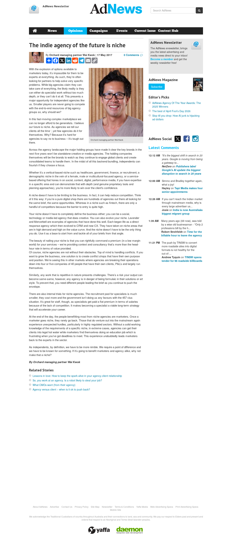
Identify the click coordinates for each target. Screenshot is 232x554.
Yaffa (99, 530)
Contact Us (66, 506)
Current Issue (145, 31)
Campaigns (99, 31)
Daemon (129, 530)
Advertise (54, 506)
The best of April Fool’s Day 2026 (171, 111)
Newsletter (107, 506)
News (52, 31)
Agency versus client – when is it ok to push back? (61, 389)
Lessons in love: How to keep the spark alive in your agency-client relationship (77, 376)
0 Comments (131, 55)
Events (121, 31)
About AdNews (40, 506)
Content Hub (168, 31)
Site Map (95, 506)
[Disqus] (86, 447)
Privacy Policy (81, 506)
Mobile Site (115, 509)
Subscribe (156, 86)
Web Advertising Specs (161, 506)
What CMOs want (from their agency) (54, 385)
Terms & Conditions (124, 506)
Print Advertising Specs (186, 506)
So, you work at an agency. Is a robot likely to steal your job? (67, 380)
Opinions (75, 31)
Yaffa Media (142, 506)
